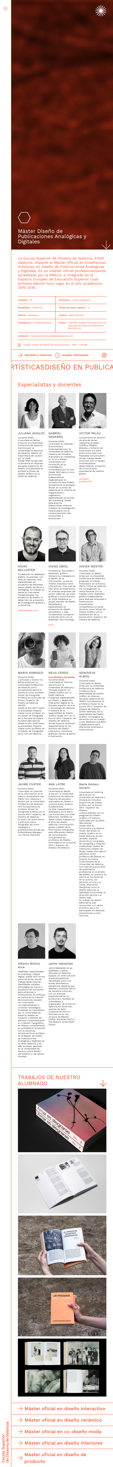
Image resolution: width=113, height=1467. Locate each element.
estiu (51, 624)
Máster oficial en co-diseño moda (63, 1431)
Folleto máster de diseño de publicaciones (55, 344)
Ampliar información (75, 355)
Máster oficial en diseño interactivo (65, 1408)
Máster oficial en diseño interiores (64, 1443)
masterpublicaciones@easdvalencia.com (51, 336)
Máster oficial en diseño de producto (55, 1458)
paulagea (84, 478)
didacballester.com (28, 610)
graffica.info (85, 481)
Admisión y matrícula (38, 355)
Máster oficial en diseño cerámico (63, 1420)
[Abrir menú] (5, 8)
